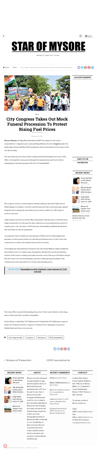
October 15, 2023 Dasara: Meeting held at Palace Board (59, 401)
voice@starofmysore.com (81, 423)
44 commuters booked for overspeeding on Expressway (59, 392)
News (15, 67)
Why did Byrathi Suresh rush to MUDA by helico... (86, 190)
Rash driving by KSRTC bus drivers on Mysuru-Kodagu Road (58, 410)
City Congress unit (15, 337)
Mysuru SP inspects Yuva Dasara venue (85, 208)
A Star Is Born (62, 378)
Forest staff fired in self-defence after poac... (86, 180)
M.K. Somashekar (56, 337)
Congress (29, 337)
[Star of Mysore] (48, 49)
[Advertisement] (48, 16)
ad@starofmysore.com (86, 417)
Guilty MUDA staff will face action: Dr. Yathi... (86, 199)
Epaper (89, 36)
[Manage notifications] (5, 446)
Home (7, 67)
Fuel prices (41, 337)
